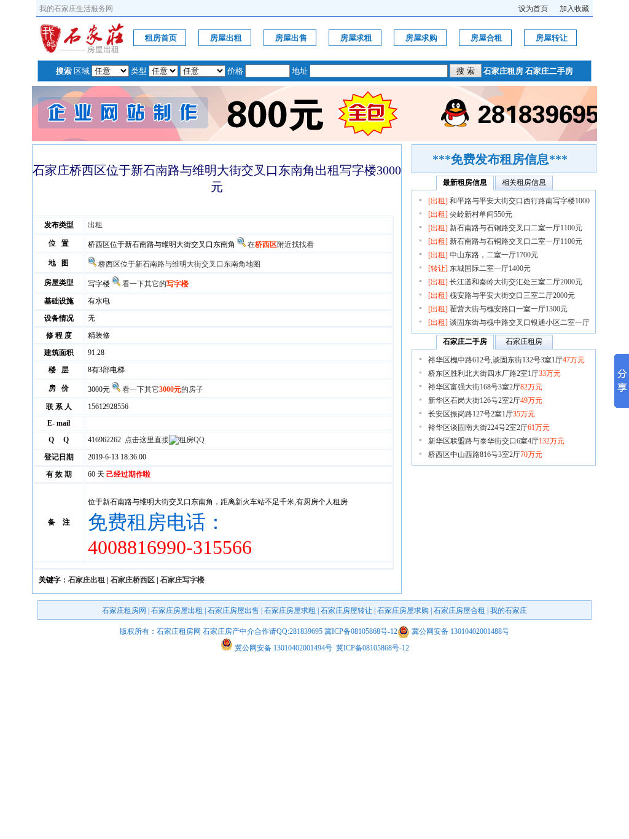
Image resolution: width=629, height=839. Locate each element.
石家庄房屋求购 (403, 610)
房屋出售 (291, 37)
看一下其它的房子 (162, 389)
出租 (95, 224)
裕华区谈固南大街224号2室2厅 (489, 427)
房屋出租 (226, 37)
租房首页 (161, 37)
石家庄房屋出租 (177, 610)
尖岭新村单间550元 (481, 214)
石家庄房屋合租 (459, 610)
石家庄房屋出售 (233, 610)
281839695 (305, 631)
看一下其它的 (155, 283)
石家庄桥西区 (133, 580)
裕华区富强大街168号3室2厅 (485, 387)
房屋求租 (356, 37)
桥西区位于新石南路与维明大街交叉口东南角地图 (179, 264)
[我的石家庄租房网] (82, 51)
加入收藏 (574, 8)
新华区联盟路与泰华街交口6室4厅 (496, 441)
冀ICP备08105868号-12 (360, 631)
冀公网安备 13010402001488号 (460, 631)
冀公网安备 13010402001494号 (282, 648)
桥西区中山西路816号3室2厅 (485, 454)
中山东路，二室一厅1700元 (494, 255)
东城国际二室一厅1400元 (490, 268)
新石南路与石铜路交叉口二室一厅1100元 (516, 228)
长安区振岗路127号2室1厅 (481, 414)
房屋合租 (486, 37)
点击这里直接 (147, 439)
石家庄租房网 (124, 610)
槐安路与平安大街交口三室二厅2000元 (512, 295)
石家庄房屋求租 (290, 610)
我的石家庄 (508, 610)
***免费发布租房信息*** (511, 159)
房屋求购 (421, 37)
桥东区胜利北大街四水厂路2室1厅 (494, 373)
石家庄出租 (86, 580)
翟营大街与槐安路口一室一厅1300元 (509, 309)
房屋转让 (552, 37)
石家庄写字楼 (182, 580)
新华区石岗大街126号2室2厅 (485, 400)
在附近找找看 (281, 244)
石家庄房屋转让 (346, 610)
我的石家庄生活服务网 (76, 8)
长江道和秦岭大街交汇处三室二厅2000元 (516, 282)
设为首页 (533, 8)
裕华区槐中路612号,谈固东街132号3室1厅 (506, 360)
